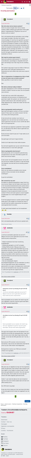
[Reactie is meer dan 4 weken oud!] (5, 23)
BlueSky (5, 436)
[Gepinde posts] (24, 8)
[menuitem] (22, 1)
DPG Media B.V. (19, 453)
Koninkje (9, 214)
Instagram (6, 441)
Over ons (9, 422)
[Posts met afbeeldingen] (18, 8)
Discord (5, 445)
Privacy (3, 428)
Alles (15, 8)
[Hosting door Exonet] (7, 412)
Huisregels (4, 424)
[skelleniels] (5, 228)
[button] (2, 1)
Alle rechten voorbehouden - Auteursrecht (12, 454)
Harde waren (8, 404)
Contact (3, 422)
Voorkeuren (10, 430)
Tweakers (3, 453)
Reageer (27, 401)
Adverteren (4, 419)
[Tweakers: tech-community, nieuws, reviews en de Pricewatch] (8, 1)
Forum (2, 404)
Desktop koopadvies (6, 5)
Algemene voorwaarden (7, 426)
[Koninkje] (5, 214)
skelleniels (10, 228)
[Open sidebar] (30, 4)
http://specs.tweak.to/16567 (8, 276)
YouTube (5, 439)
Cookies (3, 430)
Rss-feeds (6, 443)
